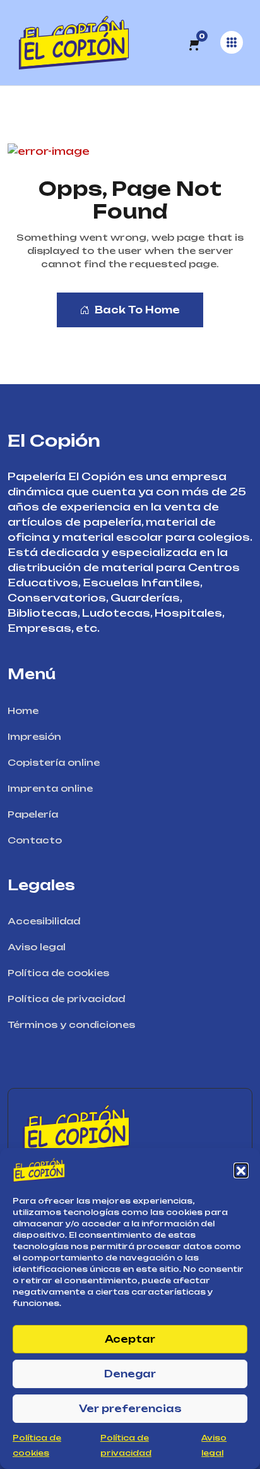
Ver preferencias (130, 1409)
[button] (241, 1170)
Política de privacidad (66, 998)
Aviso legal (37, 946)
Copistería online (54, 762)
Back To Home (137, 310)
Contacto (35, 840)
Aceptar (130, 1339)
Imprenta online (50, 788)
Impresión (34, 736)
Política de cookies (58, 972)
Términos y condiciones (71, 1024)
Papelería (33, 814)
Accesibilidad (44, 921)
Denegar (130, 1374)
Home (23, 710)
